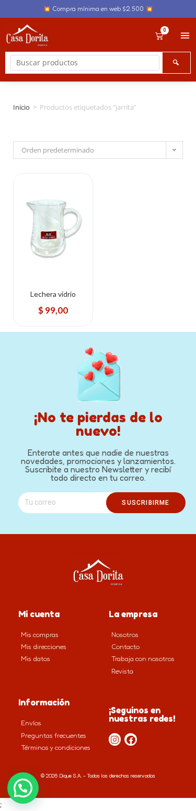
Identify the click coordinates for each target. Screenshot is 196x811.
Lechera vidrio (53, 293)
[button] (23, 788)
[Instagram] (115, 739)
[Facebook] (130, 739)
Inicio (21, 107)
